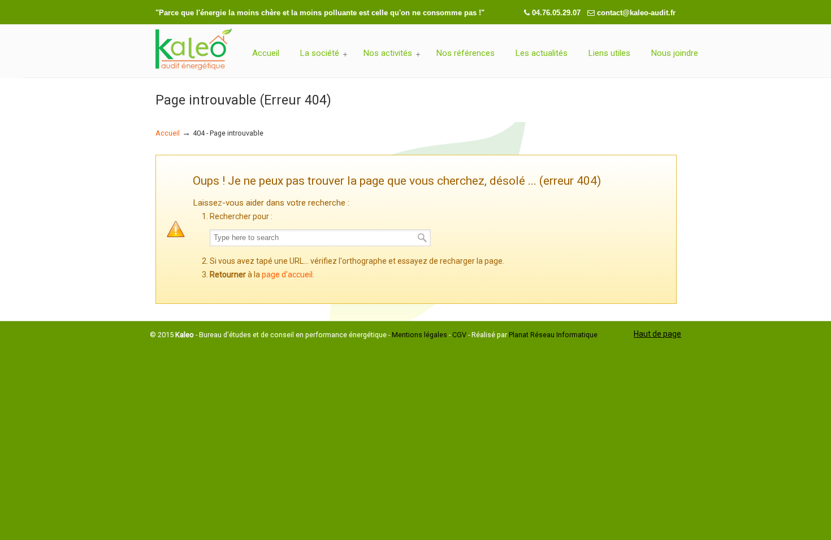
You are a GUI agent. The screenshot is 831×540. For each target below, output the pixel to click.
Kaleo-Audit (193, 50)
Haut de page (657, 333)
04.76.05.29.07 (557, 12)
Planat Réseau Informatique (553, 334)
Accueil (167, 133)
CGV (459, 334)
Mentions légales (419, 334)
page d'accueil (287, 274)
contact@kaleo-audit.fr (636, 12)
